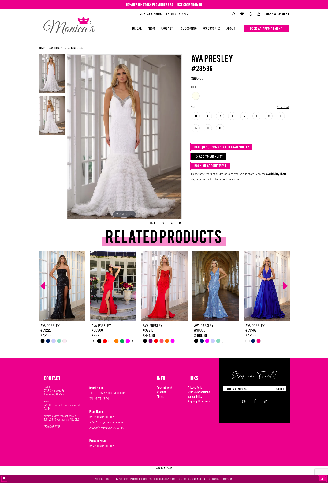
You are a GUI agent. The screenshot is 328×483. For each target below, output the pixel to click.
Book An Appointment (210, 166)
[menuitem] (164, 14)
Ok (322, 478)
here (231, 478)
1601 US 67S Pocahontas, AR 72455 (61, 419)
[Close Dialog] (4, 479)
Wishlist (161, 392)
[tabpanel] (52, 75)
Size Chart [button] (283, 107)
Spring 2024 (75, 48)
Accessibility (195, 396)
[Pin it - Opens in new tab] (172, 223)
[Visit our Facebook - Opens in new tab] (255, 401)
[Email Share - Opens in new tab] (180, 222)
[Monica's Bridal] (69, 24)
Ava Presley (56, 48)
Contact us (208, 179)
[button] (250, 14)
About (160, 396)
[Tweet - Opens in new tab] (163, 223)
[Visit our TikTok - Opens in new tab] (265, 401)
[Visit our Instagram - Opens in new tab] (244, 401)
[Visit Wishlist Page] (242, 14)
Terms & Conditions (199, 392)
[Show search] (233, 14)
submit (280, 389)
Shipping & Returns (199, 401)
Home (42, 48)
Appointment (164, 387)
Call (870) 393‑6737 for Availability (221, 147)
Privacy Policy (196, 387)
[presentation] (62, 286)
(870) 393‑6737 (52, 426)
